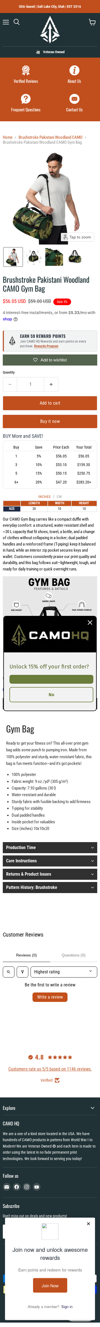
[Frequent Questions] (25, 104)
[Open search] (8, 972)
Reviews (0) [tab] (26, 955)
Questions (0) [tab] (74, 955)
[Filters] (22, 972)
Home (7, 137)
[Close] (90, 622)
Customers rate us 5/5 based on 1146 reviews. (50, 1069)
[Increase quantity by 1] (51, 384)
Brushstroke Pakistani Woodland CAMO (50, 137)
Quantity (9, 372)
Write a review (50, 997)
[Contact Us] (74, 104)
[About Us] (74, 75)
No (51, 694)
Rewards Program (46, 346)
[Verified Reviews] (25, 75)
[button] (13, 257)
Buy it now (50, 421)
